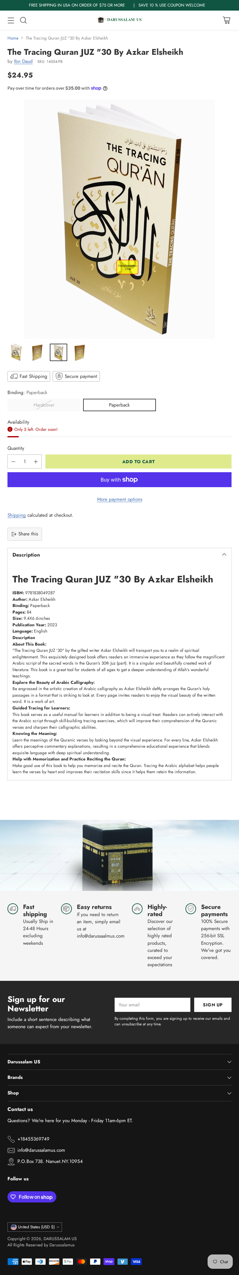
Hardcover (44, 405)
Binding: (27, 392)
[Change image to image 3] (58, 352)
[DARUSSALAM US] (119, 20)
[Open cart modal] (226, 20)
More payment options (119, 499)
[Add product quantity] (35, 461)
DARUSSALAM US (60, 1238)
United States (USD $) (36, 1227)
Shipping (16, 515)
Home (12, 38)
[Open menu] (10, 20)
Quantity (15, 448)
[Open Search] (23, 20)
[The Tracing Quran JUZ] (119, 219)
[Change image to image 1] (16, 352)
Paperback (119, 405)
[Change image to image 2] (37, 352)
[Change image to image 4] (79, 352)
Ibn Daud (23, 61)
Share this (28, 533)
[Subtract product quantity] (13, 461)
